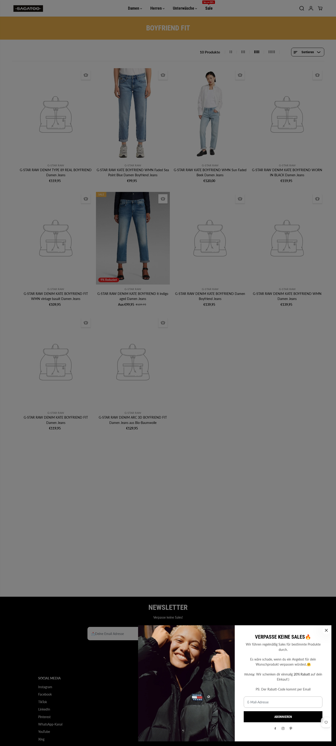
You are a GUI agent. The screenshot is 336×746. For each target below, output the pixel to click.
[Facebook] (275, 728)
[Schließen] (326, 630)
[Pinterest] (291, 728)
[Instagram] (283, 728)
